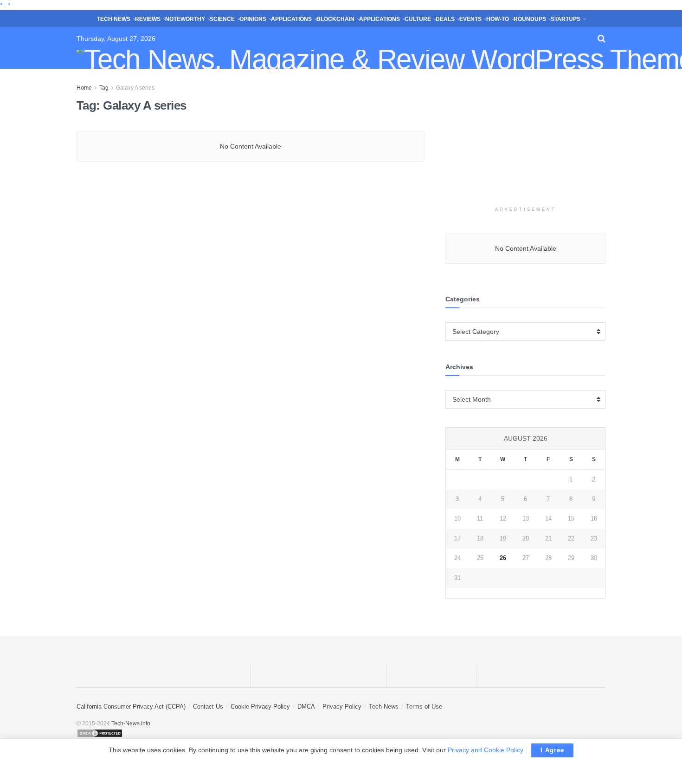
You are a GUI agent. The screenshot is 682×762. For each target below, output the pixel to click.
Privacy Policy (341, 706)
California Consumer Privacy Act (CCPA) (131, 706)
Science (222, 19)
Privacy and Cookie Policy (485, 750)
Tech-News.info (130, 723)
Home (84, 88)
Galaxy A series (135, 88)
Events (470, 19)
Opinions (252, 19)
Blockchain (335, 19)
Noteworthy (185, 19)
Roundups (530, 19)
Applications (291, 19)
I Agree (552, 750)
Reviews (148, 19)
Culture (418, 19)
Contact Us (208, 706)
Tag (104, 88)
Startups (565, 19)
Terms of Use (424, 706)
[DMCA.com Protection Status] (341, 733)
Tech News (113, 19)
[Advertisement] (525, 141)
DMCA (306, 706)
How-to (497, 19)
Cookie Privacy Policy (260, 706)
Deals (445, 19)
